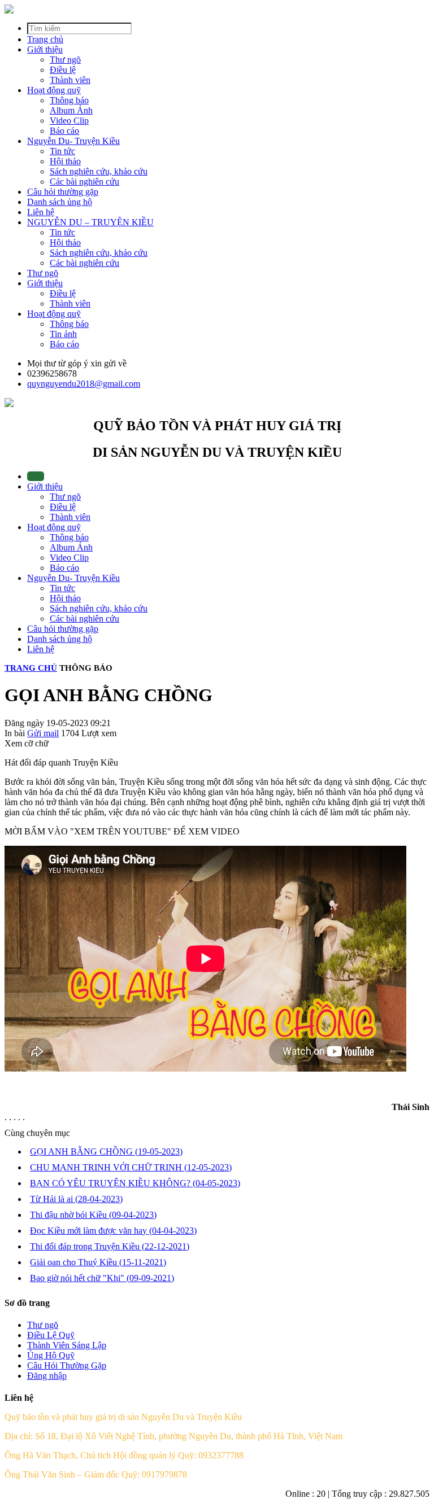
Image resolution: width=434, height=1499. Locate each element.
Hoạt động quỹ (54, 90)
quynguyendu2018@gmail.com (83, 383)
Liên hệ (40, 212)
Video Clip (69, 557)
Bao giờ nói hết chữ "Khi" (102, 1278)
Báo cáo (64, 567)
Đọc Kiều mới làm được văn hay (113, 1230)
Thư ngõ (42, 273)
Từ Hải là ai (76, 1199)
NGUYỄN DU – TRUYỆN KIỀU (90, 222)
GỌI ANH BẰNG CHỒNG (106, 1151)
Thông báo (69, 537)
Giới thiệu (45, 49)
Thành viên (70, 517)
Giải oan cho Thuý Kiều (98, 1262)
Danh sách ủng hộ (59, 202)
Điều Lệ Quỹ (51, 1335)
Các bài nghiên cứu (84, 618)
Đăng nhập (47, 1375)
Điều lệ (63, 507)
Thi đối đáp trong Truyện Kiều (109, 1246)
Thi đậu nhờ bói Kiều (93, 1215)
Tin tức (62, 588)
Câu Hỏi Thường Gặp (66, 1365)
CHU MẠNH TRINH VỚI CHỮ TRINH (131, 1167)
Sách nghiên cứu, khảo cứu (98, 608)
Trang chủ (45, 39)
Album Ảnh (71, 547)
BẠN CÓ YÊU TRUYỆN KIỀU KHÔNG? (135, 1183)
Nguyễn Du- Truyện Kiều (73, 141)
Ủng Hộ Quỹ (51, 1355)
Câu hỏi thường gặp (62, 191)
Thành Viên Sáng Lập (66, 1345)
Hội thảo (65, 598)
